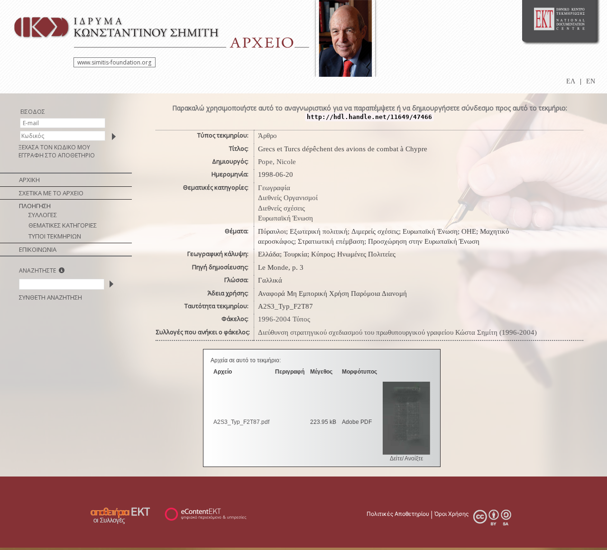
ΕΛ (570, 81)
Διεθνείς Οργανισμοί (288, 198)
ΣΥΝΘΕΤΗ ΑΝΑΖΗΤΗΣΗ (50, 297)
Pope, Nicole (277, 161)
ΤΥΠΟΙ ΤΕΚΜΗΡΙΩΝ (54, 236)
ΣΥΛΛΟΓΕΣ (42, 215)
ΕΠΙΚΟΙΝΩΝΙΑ (37, 249)
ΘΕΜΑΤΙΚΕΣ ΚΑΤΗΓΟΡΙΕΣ (62, 225)
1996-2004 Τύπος (284, 319)
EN (590, 81)
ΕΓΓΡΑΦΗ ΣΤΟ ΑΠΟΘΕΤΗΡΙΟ (56, 155)
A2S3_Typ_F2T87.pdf (241, 422)
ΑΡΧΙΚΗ (29, 179)
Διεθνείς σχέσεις (281, 208)
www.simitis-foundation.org (114, 62)
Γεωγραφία (274, 188)
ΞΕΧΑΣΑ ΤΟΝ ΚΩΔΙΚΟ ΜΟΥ (54, 147)
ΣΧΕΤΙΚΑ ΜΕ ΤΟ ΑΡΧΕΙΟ (51, 193)
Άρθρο (267, 135)
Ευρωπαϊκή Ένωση (285, 218)
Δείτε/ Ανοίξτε (406, 458)
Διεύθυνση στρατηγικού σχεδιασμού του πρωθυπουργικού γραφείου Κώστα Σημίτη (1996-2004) (397, 332)
